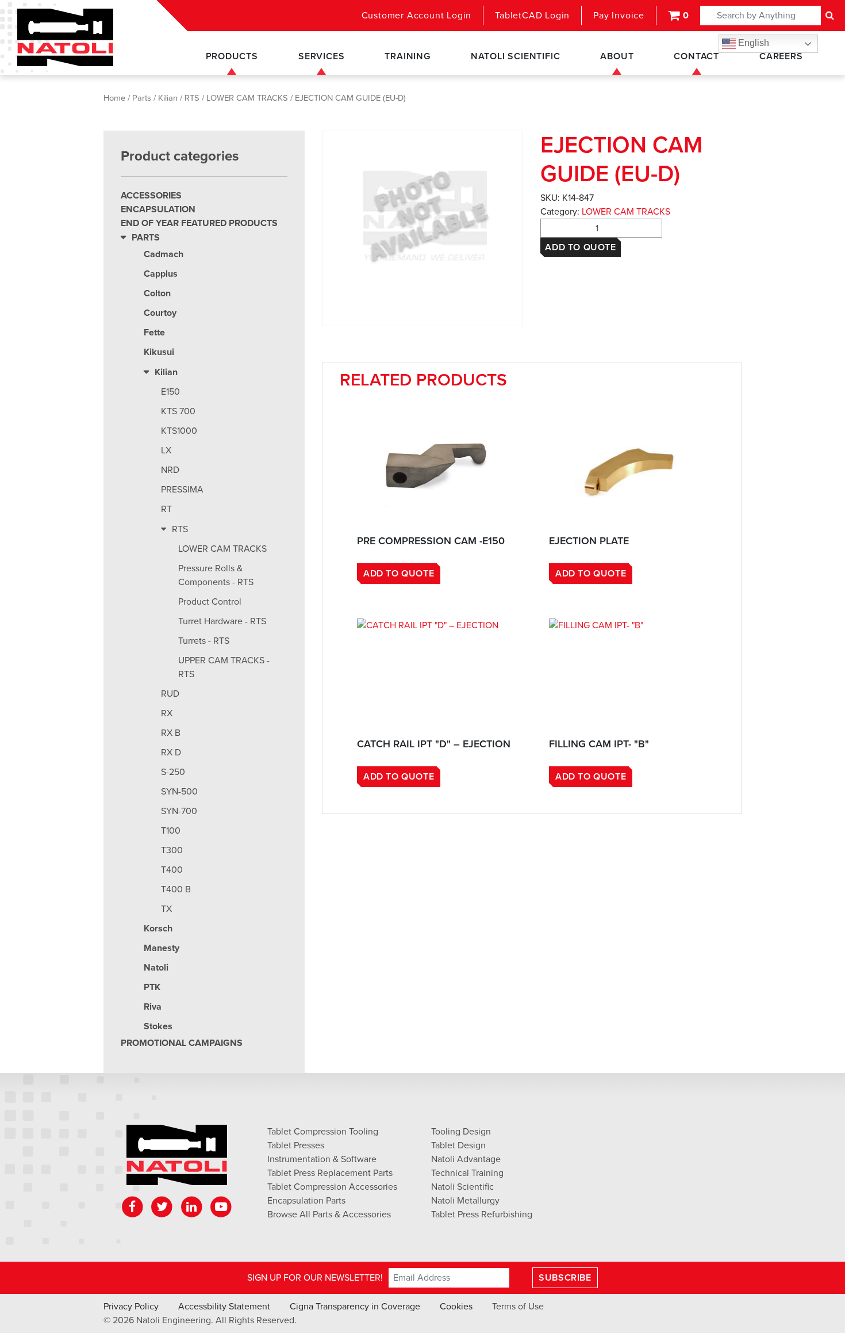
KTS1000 (179, 431)
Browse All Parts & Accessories (329, 1214)
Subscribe (565, 1278)
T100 (170, 831)
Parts (141, 98)
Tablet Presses (295, 1145)
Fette (154, 332)
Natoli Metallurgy (465, 1200)
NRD (170, 470)
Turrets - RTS (203, 641)
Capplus (161, 274)
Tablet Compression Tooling (322, 1131)
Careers (781, 56)
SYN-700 (179, 811)
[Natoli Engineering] (176, 1158)
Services (321, 56)
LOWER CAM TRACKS (247, 98)
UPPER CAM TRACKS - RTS (224, 667)
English (752, 43)
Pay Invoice (618, 15)
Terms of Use (518, 1306)
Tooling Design (461, 1131)
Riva (153, 1007)
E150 (170, 392)
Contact (696, 56)
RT (166, 509)
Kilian (168, 98)
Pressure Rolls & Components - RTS (216, 575)
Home (114, 98)
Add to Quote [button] (398, 573)
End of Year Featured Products (199, 223)
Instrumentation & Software (322, 1159)
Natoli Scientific (515, 56)
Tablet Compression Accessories (332, 1187)
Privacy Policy (131, 1306)
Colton (157, 293)
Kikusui (159, 352)
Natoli (156, 967)
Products (232, 56)
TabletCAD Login (532, 15)
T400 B (176, 889)
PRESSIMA (182, 489)
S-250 (173, 772)
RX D (171, 752)
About (616, 56)
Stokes (158, 1026)
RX (166, 713)
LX (166, 450)
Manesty (161, 948)
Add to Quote (580, 247)
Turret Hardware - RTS (222, 621)
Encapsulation (158, 209)
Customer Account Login (417, 15)
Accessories (151, 195)
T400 (172, 870)
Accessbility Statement (224, 1306)
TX (166, 909)
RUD (170, 694)
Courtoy (160, 313)
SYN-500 (179, 791)
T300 (172, 850)
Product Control (209, 602)
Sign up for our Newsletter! (315, 1278)
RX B (170, 733)
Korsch (158, 928)
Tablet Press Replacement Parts (330, 1173)
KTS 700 (178, 411)
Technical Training (467, 1173)
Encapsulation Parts (306, 1200)
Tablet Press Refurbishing (481, 1214)
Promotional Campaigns (182, 1043)
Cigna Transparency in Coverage (355, 1306)
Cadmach (163, 254)
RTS (192, 98)
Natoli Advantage (466, 1159)
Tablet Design (458, 1145)
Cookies (456, 1306)
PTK (152, 987)
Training (407, 56)
